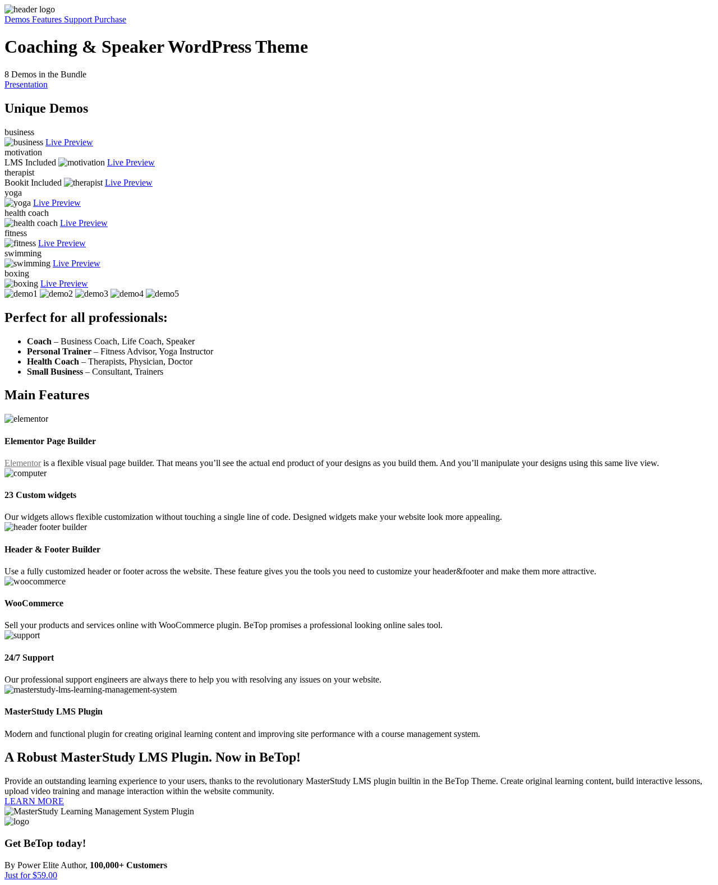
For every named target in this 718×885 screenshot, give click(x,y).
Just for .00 (30, 875)
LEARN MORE (34, 801)
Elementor (22, 463)
